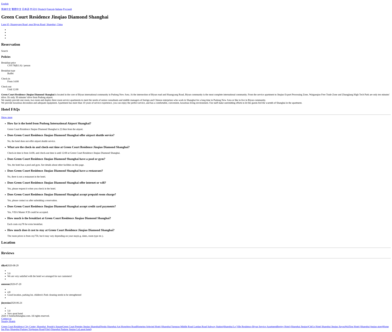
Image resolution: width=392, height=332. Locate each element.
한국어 (33, 9)
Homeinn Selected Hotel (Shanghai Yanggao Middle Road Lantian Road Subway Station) (180, 326)
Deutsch (42, 9)
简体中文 (6, 9)
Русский (67, 9)
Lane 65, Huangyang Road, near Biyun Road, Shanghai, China (32, 24)
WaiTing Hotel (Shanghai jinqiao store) (364, 326)
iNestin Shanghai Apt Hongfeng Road (118, 326)
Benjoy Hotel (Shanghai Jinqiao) (292, 326)
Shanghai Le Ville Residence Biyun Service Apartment (250, 326)
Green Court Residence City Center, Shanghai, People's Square (31, 326)
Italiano (58, 9)
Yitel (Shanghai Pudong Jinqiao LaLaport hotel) (68, 329)
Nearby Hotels (8, 321)
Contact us (6, 318)
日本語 (25, 9)
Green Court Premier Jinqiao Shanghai (81, 326)
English (5, 3)
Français (51, 9)
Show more (6, 117)
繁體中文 (16, 9)
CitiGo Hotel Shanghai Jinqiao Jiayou (326, 326)
